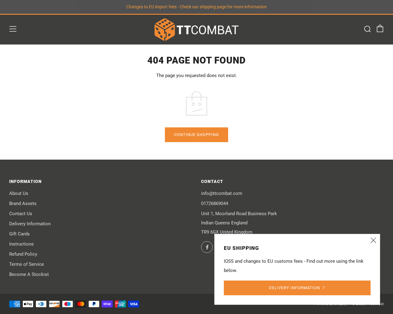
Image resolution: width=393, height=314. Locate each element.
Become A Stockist (29, 274)
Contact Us (20, 213)
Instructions (21, 244)
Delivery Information (30, 224)
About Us (18, 193)
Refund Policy (23, 254)
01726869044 (214, 203)
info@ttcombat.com (221, 193)
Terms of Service (26, 264)
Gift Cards (19, 234)
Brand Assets (23, 203)
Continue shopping (196, 134)
